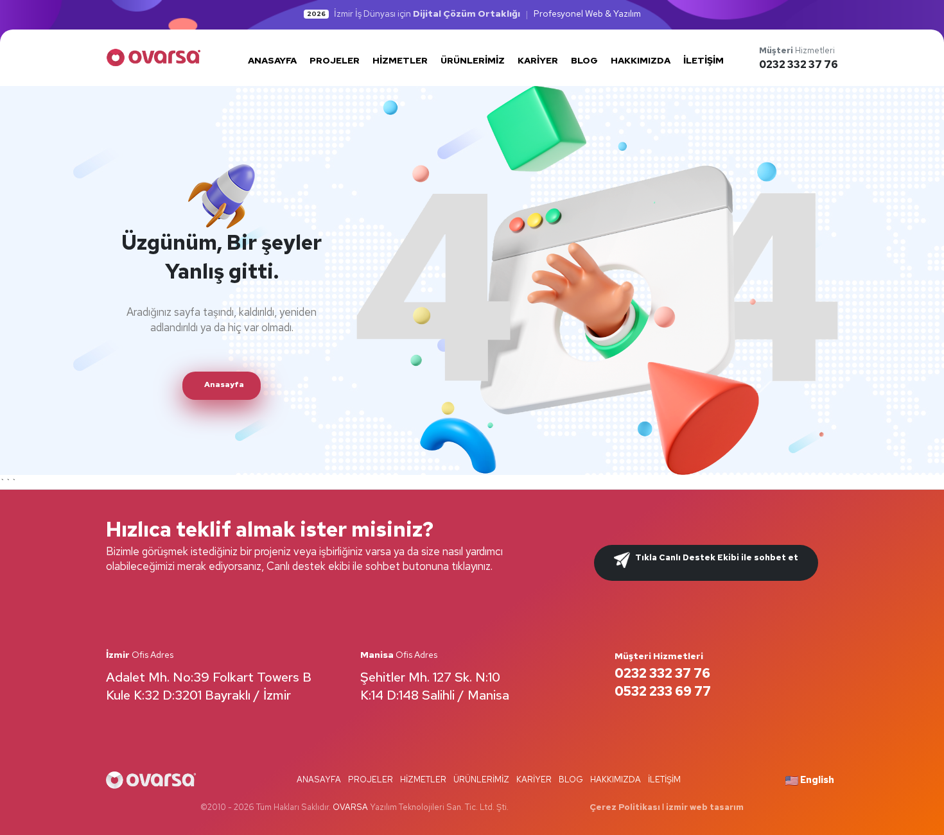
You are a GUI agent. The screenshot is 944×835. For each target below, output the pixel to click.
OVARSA (350, 807)
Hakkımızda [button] (640, 60)
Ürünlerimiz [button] (473, 60)
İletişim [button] (703, 60)
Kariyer (534, 779)
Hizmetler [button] (400, 60)
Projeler (370, 779)
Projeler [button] (335, 60)
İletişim (664, 779)
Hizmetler (423, 779)
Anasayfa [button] (272, 60)
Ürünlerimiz (481, 779)
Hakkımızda (615, 779)
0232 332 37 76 (798, 64)
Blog (571, 779)
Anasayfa (319, 779)
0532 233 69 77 (663, 691)
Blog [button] (584, 60)
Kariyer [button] (538, 60)
